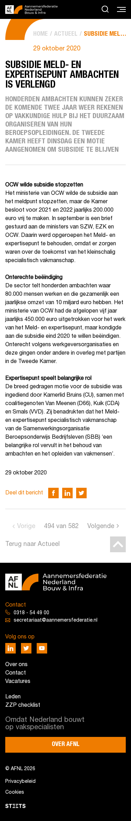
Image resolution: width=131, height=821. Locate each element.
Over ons (16, 664)
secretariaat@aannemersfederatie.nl (55, 620)
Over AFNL (66, 744)
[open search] (105, 10)
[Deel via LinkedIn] (67, 493)
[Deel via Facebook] (53, 493)
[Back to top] (118, 544)
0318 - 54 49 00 (31, 613)
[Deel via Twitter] (81, 493)
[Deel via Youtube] (42, 648)
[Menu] (121, 10)
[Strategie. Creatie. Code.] (15, 806)
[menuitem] (40, 34)
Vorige (26, 526)
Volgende (100, 526)
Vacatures (17, 681)
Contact (15, 673)
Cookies (14, 792)
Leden (13, 697)
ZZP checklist (22, 705)
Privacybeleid (20, 781)
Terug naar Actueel (32, 544)
